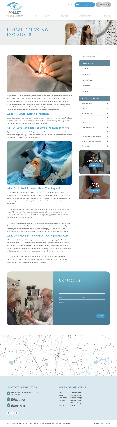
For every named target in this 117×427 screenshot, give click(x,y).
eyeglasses (85, 118)
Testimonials (86, 86)
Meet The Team (87, 80)
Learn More (95, 165)
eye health (85, 122)
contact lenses (87, 113)
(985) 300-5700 (104, 5)
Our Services (86, 74)
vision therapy (87, 104)
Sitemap (67, 423)
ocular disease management (91, 141)
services (84, 108)
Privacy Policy (59, 423)
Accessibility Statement (47, 423)
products (85, 132)
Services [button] (64, 16)
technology (85, 146)
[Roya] (106, 423)
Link (58, 355)
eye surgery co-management (91, 136)
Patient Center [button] (85, 16)
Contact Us (106, 16)
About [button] (47, 16)
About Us (85, 69)
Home (34, 16)
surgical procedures (88, 127)
